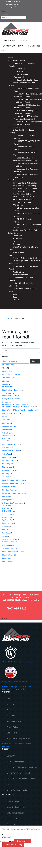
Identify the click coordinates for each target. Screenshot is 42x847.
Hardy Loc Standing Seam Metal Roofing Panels (25, 112)
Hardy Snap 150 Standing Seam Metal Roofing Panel (25, 117)
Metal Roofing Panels (16, 60)
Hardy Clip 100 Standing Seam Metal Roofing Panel (27, 123)
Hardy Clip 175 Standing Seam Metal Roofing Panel (27, 101)
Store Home (17, 236)
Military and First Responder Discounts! (15, 682)
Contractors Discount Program (25, 289)
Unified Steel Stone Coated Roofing (21, 131)
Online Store (13, 233)
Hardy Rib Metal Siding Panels (25, 188)
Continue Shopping (13, 844)
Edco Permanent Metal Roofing (25, 161)
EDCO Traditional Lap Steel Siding (26, 209)
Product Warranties (20, 275)
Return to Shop (23, 841)
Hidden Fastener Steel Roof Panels (22, 84)
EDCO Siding (18, 205)
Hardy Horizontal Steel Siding (24, 186)
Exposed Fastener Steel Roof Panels (22, 64)
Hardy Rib (21, 72)
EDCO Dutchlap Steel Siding (23, 220)
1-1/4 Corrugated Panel (22, 202)
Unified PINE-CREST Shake (23, 148)
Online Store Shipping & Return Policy (23, 248)
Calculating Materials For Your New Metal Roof (25, 262)
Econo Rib (21, 69)
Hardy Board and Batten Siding (25, 183)
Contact (11, 291)
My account (17, 239)
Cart (14, 241)
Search (4, 11)
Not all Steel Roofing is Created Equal (23, 267)
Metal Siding (13, 180)
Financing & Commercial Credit (25, 258)
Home (10, 58)
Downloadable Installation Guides (21, 279)
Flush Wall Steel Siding (22, 194)
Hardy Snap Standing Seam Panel (26, 89)
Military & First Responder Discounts (21, 284)
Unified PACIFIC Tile (25, 158)
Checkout (16, 244)
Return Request (19, 252)
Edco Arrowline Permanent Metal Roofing (25, 164)
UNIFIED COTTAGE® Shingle (24, 137)
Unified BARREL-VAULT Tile (25, 153)
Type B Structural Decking (27, 80)
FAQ (10, 255)
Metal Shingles (14, 127)
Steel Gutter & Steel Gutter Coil (25, 230)
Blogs (15, 297)
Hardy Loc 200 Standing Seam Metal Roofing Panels (27, 106)
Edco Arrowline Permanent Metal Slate (25, 170)
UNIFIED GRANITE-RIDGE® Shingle (26, 142)
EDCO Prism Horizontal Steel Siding (27, 215)
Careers (16, 300)
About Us (16, 294)
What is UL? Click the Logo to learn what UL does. (18, 662)
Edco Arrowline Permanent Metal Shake (25, 176)
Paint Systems (18, 272)
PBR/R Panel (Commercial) (20, 75)
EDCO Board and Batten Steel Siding (27, 226)
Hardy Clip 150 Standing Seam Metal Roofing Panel (27, 95)
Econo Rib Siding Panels (27, 191)
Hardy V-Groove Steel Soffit (23, 197)
